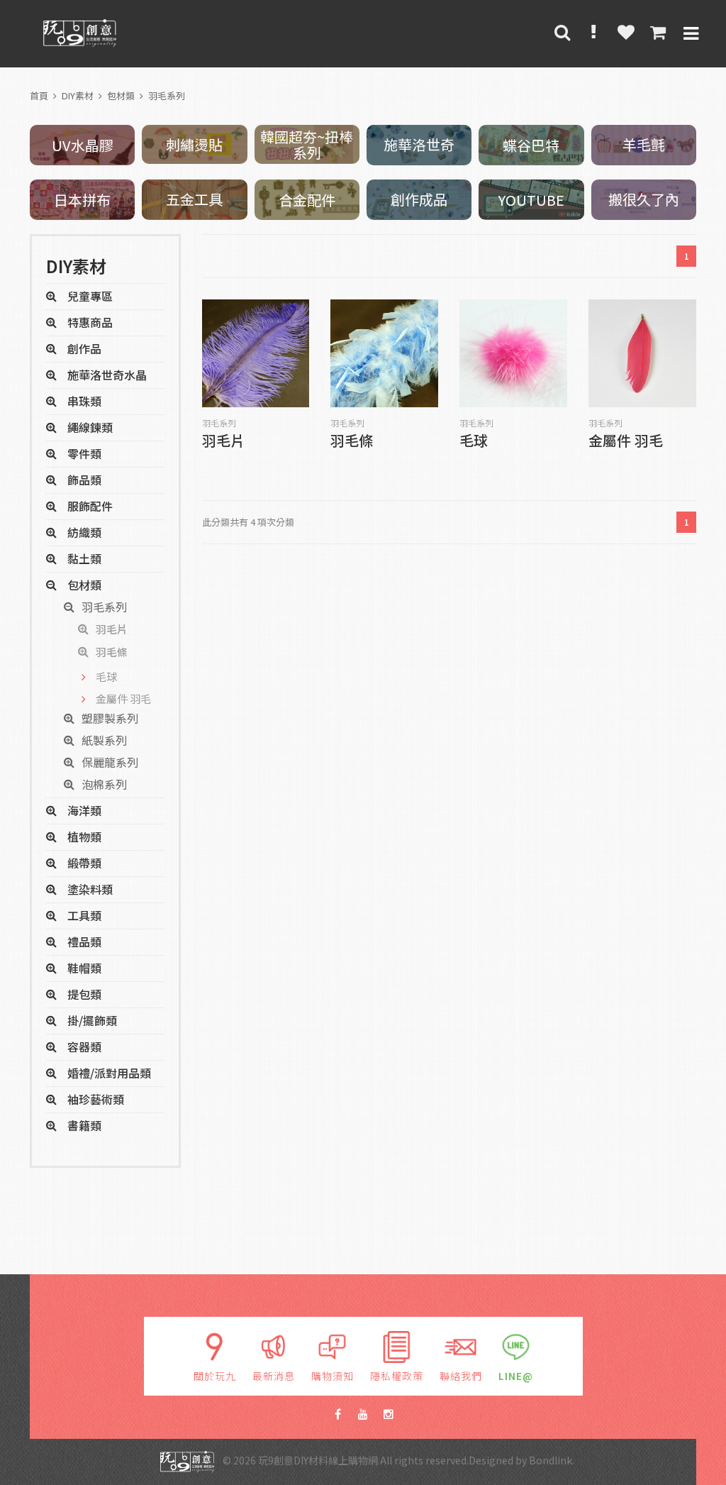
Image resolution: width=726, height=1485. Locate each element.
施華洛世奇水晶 (107, 374)
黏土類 (84, 558)
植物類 (84, 836)
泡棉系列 (104, 784)
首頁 (39, 95)
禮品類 (84, 941)
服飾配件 (90, 505)
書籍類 (84, 1125)
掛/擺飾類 (92, 1020)
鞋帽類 (84, 967)
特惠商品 (90, 322)
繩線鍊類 (90, 427)
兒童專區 (90, 295)
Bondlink (550, 1460)
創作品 (84, 348)
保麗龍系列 (110, 762)
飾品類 (84, 479)
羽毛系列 (166, 95)
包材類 (121, 95)
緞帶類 (84, 862)
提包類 (84, 994)
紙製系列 (104, 740)
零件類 (84, 453)
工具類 (84, 915)
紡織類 (84, 532)
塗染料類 (90, 889)
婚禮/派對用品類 (109, 1072)
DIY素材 (78, 95)
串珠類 (84, 400)
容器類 (84, 1046)
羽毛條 (351, 442)
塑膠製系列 (110, 718)
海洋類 (84, 810)
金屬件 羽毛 (625, 442)
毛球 (473, 442)
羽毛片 (223, 442)
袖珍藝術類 (95, 1099)
